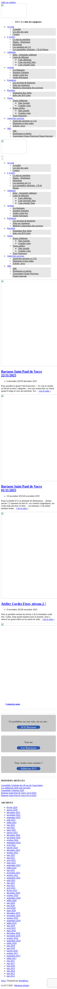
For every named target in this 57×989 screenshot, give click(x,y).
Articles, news (19, 126)
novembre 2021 (13, 873)
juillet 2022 (11, 868)
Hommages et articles (22, 133)
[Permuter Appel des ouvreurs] (49, 256)
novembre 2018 (13, 935)
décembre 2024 (13, 835)
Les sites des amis (20, 32)
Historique (17, 44)
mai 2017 (11, 963)
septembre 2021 (13, 878)
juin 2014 (11, 971)
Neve (3, 980)
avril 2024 (11, 845)
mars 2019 (11, 930)
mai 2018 (11, 948)
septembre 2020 (13, 898)
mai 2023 (11, 858)
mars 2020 (11, 910)
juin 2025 (11, 825)
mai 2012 (11, 976)
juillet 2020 (11, 900)
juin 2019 (11, 925)
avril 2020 (11, 908)
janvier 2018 (12, 951)
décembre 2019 (13, 913)
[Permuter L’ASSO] (49, 173)
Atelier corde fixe (20, 75)
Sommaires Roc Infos (22, 93)
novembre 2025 (13, 815)
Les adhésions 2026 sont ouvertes (15, 788)
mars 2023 (11, 863)
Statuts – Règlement (21, 42)
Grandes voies (24, 105)
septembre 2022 (13, 865)
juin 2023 (11, 855)
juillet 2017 (11, 958)
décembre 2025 (13, 812)
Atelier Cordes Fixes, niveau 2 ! (23, 604)
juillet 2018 (11, 943)
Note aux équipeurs (21, 85)
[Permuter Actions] (49, 206)
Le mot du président (21, 39)
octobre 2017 (12, 953)
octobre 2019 (12, 918)
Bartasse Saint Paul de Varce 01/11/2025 (18, 795)
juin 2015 (11, 968)
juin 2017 (11, 961)
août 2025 (11, 820)
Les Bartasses (19, 70)
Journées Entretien (21, 72)
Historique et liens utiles (23, 123)
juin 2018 (11, 946)
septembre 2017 (13, 956)
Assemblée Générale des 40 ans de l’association (22, 785)
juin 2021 (11, 883)
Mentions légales (21, 985)
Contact (16, 34)
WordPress (23, 980)
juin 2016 (11, 966)
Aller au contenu (8, 2)
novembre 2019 (13, 915)
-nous (17, 704)
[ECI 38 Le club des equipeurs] (14, 17)
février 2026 (12, 807)
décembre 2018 (13, 933)
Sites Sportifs (24, 103)
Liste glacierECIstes (27, 62)
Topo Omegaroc (20, 115)
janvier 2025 (12, 832)
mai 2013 (11, 973)
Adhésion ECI (28, 768)
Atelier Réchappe (20, 77)
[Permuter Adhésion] (49, 190)
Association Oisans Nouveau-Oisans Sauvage (33, 136)
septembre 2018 (13, 941)
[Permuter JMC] (49, 266)
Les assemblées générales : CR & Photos (30, 49)
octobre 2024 (12, 840)
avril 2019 (11, 928)
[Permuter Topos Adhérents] (49, 238)
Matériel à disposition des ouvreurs (28, 88)
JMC (15, 131)
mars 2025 (11, 830)
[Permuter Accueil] (49, 163)
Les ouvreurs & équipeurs (24, 82)
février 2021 (12, 890)
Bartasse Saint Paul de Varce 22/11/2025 (18, 793)
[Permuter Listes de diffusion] (49, 196)
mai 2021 (11, 885)
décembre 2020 (13, 893)
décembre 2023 (13, 850)
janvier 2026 (12, 810)
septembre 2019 (13, 920)
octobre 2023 (12, 852)
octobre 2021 (12, 875)
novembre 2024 (13, 837)
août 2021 (11, 880)
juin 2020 (11, 903)
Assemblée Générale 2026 (12, 790)
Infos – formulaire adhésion (25, 55)
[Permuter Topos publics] (49, 246)
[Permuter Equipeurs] (49, 218)
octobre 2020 (12, 895)
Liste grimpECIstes (26, 65)
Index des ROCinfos (22, 95)
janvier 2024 (12, 847)
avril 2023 (11, 860)
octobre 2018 (12, 938)
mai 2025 (11, 827)
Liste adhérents (24, 60)
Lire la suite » (45, 391)
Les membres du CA (22, 47)
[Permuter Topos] (49, 236)
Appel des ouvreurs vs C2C (25, 121)
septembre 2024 (13, 842)
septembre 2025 (13, 817)
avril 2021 (11, 888)
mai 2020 (11, 905)
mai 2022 (11, 870)
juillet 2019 (11, 923)
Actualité (17, 29)
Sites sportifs (23, 110)
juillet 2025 (11, 822)
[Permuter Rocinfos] (49, 228)
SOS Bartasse (28, 727)
